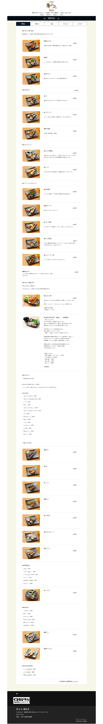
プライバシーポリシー (81, 719)
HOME (42, 14)
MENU (48, 14)
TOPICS (55, 14)
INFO (61, 14)
